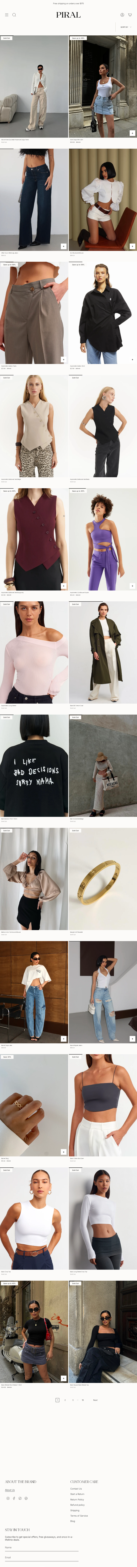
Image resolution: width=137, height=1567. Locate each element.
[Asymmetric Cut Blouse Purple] (103, 539)
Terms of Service (79, 1515)
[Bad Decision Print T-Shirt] (34, 766)
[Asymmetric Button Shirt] (103, 313)
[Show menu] (6, 14)
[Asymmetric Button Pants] (34, 313)
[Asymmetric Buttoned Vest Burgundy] (34, 539)
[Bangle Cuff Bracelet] (103, 879)
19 (83, 1400)
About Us (10, 1489)
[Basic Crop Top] (34, 1218)
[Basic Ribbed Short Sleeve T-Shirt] (34, 1332)
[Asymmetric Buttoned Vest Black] (103, 426)
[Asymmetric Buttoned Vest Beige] (34, 426)
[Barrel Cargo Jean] (34, 992)
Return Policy (77, 1499)
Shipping (74, 1510)
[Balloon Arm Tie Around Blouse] (34, 879)
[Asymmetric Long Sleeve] (34, 652)
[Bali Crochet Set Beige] (103, 766)
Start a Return (77, 1494)
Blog (72, 1521)
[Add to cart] (63, 1152)
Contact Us (76, 1488)
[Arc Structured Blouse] (103, 200)
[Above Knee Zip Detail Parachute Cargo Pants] (34, 86)
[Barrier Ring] (34, 1105)
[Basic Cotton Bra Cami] (103, 1105)
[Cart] (130, 14)
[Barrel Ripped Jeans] (103, 992)
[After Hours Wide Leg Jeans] (34, 200)
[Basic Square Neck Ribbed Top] (103, 1332)
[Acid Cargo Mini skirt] (103, 86)
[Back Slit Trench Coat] (103, 652)
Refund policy (77, 1505)
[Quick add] (132, 133)
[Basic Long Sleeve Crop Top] (103, 1218)
